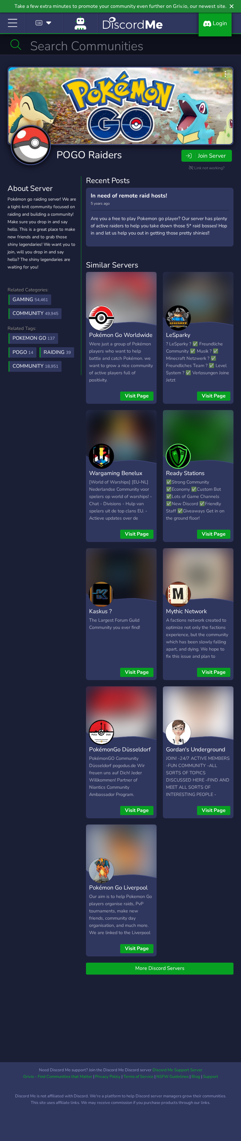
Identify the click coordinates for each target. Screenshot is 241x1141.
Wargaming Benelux (115, 473)
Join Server (212, 156)
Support (210, 1076)
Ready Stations (185, 473)
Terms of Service (138, 1076)
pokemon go (34, 338)
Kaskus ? (100, 611)
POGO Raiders (89, 155)
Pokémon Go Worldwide (121, 335)
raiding (57, 352)
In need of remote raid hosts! (129, 195)
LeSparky (178, 335)
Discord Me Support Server (177, 1070)
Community (35, 313)
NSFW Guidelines (172, 1076)
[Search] (16, 44)
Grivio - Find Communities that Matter (57, 1076)
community (35, 366)
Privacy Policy (107, 1076)
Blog (195, 1076)
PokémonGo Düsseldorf (120, 749)
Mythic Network (186, 611)
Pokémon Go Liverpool (118, 887)
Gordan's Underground (195, 749)
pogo (23, 352)
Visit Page (137, 395)
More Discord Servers (160, 968)
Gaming (30, 299)
